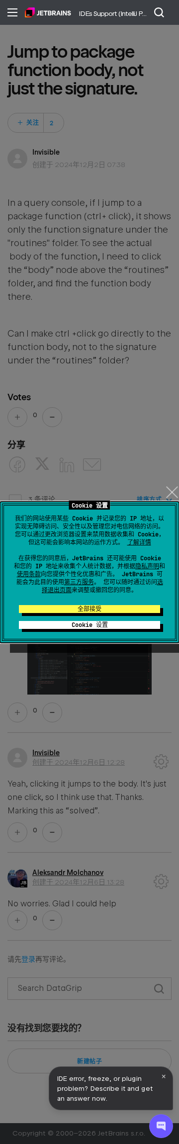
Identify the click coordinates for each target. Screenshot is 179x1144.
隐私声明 (147, 566)
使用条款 (29, 574)
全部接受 (89, 609)
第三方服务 (79, 582)
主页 (48, 12)
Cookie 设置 (90, 625)
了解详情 (139, 542)
